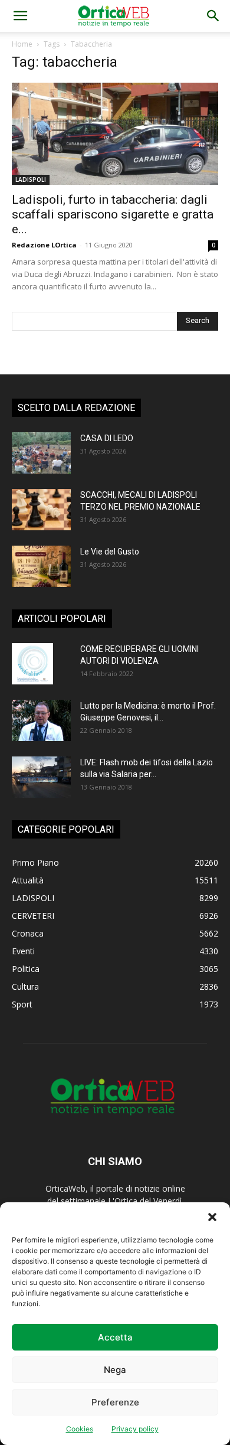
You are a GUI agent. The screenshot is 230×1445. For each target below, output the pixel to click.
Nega (115, 1369)
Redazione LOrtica (44, 244)
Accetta (115, 1337)
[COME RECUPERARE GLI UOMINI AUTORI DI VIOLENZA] (32, 663)
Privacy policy (135, 1428)
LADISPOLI (30, 179)
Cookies (79, 1428)
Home (22, 44)
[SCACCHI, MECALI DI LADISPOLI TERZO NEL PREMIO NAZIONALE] (41, 509)
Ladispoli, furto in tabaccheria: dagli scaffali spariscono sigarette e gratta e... (112, 214)
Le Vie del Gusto (109, 551)
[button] (212, 1217)
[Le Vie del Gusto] (41, 566)
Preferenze (115, 1402)
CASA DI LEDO (106, 438)
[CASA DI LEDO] (41, 453)
